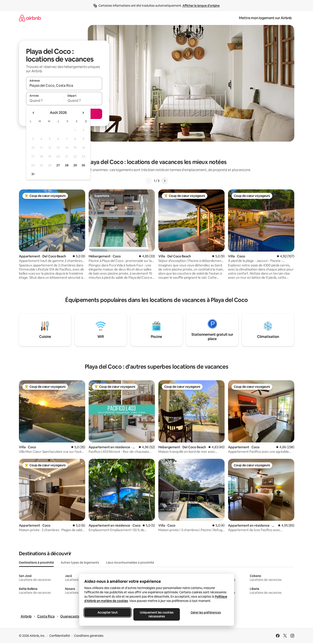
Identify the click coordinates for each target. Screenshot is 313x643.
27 (58, 165)
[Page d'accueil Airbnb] (30, 18)
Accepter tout (107, 612)
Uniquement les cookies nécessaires (156, 614)
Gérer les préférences (205, 612)
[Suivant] (164, 180)
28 (66, 165)
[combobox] (64, 85)
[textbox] (45, 100)
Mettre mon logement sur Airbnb (265, 18)
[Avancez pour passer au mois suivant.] (83, 112)
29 (75, 165)
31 (32, 174)
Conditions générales (88, 636)
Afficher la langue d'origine (201, 6)
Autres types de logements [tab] (80, 562)
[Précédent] (148, 180)
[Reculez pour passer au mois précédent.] (33, 112)
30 (83, 165)
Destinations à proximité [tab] (36, 562)
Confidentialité (59, 636)
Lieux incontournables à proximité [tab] (130, 562)
